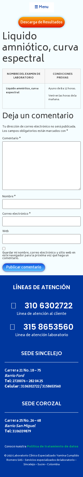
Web (5, 231)
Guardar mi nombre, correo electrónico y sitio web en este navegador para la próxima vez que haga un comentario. (38, 256)
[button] (41, 7)
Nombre (9, 196)
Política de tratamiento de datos (52, 446)
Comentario (11, 138)
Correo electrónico (16, 214)
